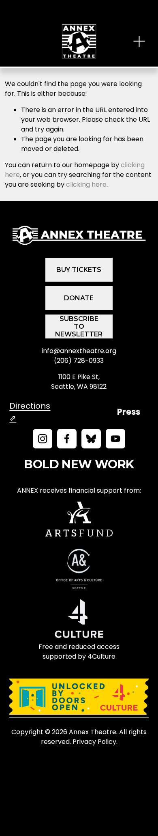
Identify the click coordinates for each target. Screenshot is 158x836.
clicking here (86, 184)
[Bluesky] (91, 438)
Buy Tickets (78, 270)
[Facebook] (67, 438)
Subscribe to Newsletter (78, 326)
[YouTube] (115, 438)
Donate (79, 298)
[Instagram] (42, 438)
